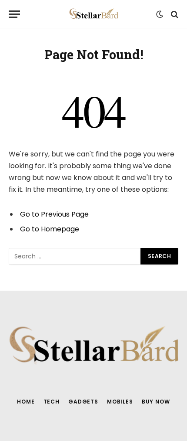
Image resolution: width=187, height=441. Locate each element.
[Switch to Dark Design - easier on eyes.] (159, 14)
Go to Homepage (49, 229)
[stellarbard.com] (93, 14)
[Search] (173, 14)
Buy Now (156, 401)
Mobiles (120, 401)
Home (25, 401)
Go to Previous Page (54, 214)
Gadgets (83, 401)
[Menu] (14, 14)
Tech (51, 401)
